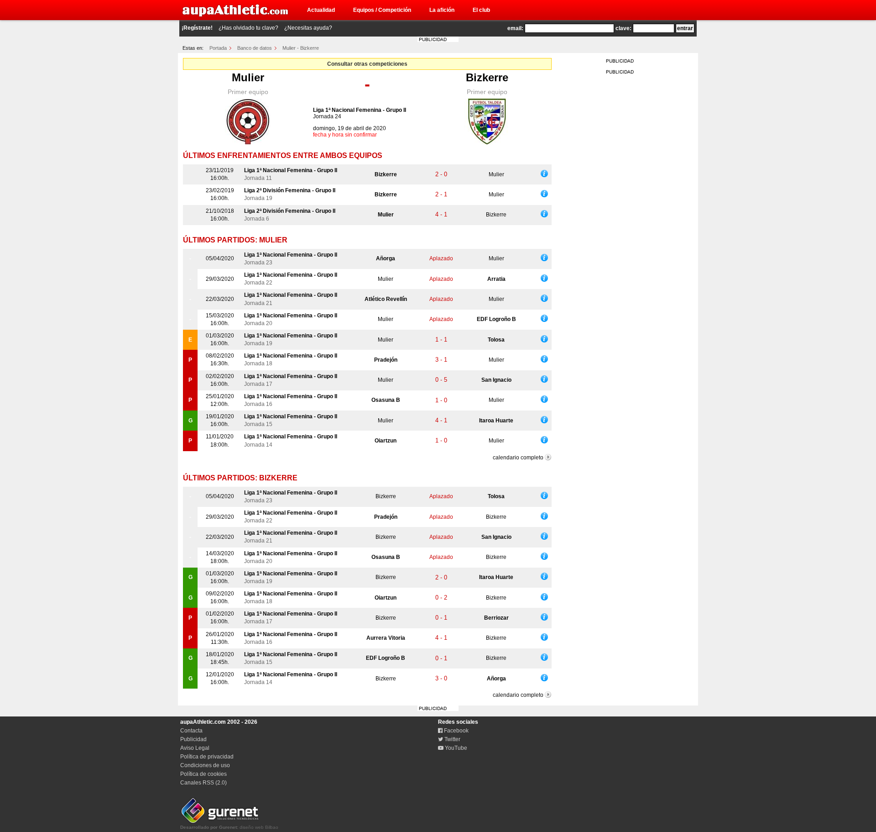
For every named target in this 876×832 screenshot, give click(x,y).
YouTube (455, 748)
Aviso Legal (194, 748)
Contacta (191, 730)
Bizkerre (487, 77)
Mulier (248, 77)
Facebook (456, 730)
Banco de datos (254, 48)
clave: (623, 28)
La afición (441, 10)
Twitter (451, 739)
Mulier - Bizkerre (300, 48)
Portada (218, 48)
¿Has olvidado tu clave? (248, 28)
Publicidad (193, 739)
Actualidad (321, 10)
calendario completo (518, 457)
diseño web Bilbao (229, 827)
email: (515, 28)
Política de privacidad (207, 756)
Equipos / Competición (382, 10)
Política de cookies (203, 774)
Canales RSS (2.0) (203, 782)
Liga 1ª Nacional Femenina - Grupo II (359, 110)
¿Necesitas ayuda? (308, 28)
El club (481, 10)
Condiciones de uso (205, 765)
